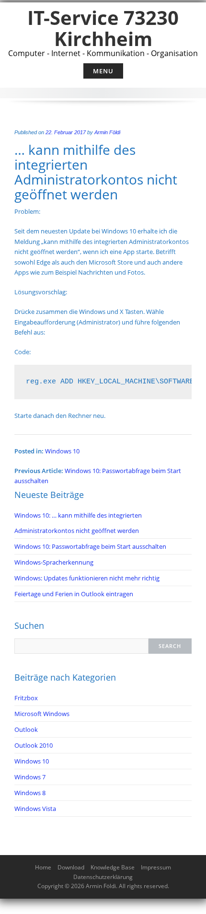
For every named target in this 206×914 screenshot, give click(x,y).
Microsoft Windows (41, 713)
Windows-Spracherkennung (53, 562)
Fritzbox (26, 698)
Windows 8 (30, 792)
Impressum (156, 867)
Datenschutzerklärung (103, 877)
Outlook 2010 (33, 745)
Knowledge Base (113, 867)
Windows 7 (30, 777)
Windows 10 (62, 451)
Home (43, 867)
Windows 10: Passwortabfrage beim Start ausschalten (90, 546)
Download (70, 867)
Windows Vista (35, 808)
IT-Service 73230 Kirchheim (103, 28)
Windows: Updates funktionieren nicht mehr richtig (87, 578)
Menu (103, 71)
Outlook (26, 729)
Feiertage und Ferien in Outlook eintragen (73, 594)
